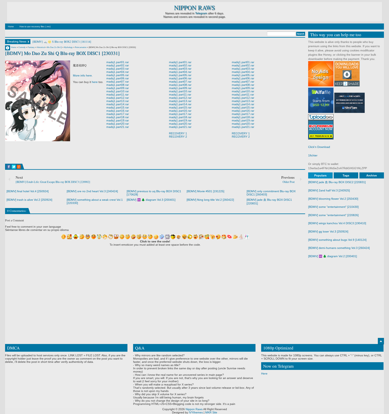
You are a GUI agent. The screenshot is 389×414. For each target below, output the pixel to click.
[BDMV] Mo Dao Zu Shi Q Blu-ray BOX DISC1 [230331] (62, 53)
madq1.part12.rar (117, 97)
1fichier (312, 155)
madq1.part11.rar (117, 94)
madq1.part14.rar (117, 104)
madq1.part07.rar (117, 81)
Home (11, 26)
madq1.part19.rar (117, 120)
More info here (82, 75)
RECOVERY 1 (178, 133)
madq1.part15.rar (117, 107)
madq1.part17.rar (117, 114)
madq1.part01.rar (117, 62)
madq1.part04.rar (117, 71)
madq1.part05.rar (117, 75)
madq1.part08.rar (117, 84)
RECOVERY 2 (178, 136)
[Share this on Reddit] (19, 167)
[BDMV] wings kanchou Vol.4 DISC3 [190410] (337, 223)
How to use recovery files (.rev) (35, 26)
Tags (346, 175)
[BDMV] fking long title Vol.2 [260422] (210, 199)
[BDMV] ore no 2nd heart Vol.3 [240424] (92, 191)
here (95, 82)
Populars (320, 175)
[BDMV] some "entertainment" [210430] (333, 206)
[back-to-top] (381, 341)
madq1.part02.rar (117, 65)
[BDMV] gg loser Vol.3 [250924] (328, 231)
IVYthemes (196, 412)
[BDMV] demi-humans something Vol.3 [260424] (339, 247)
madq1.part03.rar (117, 68)
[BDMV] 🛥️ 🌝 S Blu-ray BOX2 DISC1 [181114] (61, 42)
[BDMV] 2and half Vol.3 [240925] (329, 190)
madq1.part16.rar (117, 110)
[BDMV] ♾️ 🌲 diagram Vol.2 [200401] (332, 256)
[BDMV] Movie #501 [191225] (205, 191)
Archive (371, 175)
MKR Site (211, 412)
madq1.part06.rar (117, 78)
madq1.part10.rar (117, 91)
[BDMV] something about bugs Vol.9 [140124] (337, 239)
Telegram (201, 13)
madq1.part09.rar (117, 88)
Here (264, 373)
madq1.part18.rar (117, 117)
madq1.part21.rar (117, 126)
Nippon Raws (194, 7)
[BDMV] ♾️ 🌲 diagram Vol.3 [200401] (151, 199)
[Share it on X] (14, 167)
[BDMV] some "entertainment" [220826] (333, 215)
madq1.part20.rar (117, 123)
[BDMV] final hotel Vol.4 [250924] (27, 191)
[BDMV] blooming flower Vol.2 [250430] (333, 198)
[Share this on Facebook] (9, 167)
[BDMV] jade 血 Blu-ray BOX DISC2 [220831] (337, 182)
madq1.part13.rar (117, 101)
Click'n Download (319, 147)
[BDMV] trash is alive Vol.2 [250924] (29, 199)
